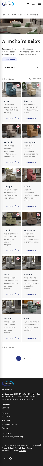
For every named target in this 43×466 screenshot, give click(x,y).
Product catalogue (18, 15)
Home (4, 15)
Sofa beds (6, 416)
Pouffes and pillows (9, 424)
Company (6, 405)
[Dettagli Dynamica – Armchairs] (31, 233)
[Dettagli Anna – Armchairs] (11, 277)
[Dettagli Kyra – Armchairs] (31, 321)
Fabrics (5, 428)
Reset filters (36, 79)
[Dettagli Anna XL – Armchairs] (11, 321)
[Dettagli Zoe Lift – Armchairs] (31, 102)
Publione (22, 451)
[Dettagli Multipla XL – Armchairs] (31, 145)
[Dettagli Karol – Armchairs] (11, 102)
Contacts (5, 408)
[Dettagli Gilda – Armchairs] (31, 189)
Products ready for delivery (12, 437)
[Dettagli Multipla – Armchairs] (11, 145)
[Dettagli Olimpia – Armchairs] (11, 189)
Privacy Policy (7, 448)
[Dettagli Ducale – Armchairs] (11, 233)
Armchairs (34, 15)
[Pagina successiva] (30, 358)
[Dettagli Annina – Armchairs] (31, 277)
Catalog (5, 413)
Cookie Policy (19, 448)
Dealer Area (6, 433)
